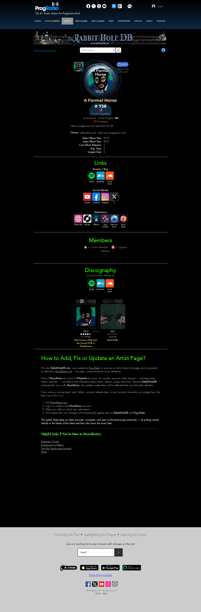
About (105, 593)
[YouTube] (104, 6)
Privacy (98, 593)
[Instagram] (99, 6)
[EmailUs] (115, 584)
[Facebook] (88, 6)
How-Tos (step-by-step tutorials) (56, 448)
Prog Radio (94, 368)
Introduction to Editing (52, 444)
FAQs (44, 451)
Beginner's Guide (50, 441)
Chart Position (105, 113)
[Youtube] (101, 584)
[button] (130, 6)
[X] (94, 6)
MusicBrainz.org (63, 371)
